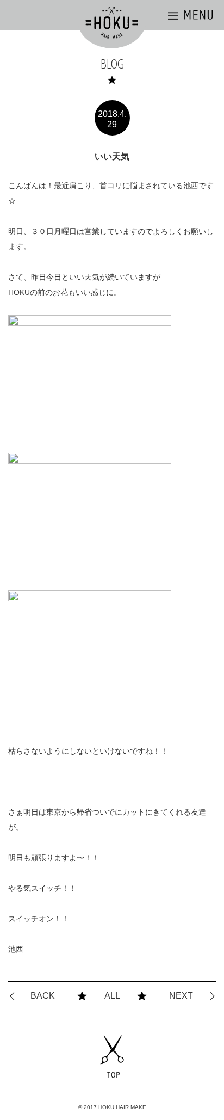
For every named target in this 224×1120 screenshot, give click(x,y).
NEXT (181, 995)
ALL (112, 995)
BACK (42, 995)
